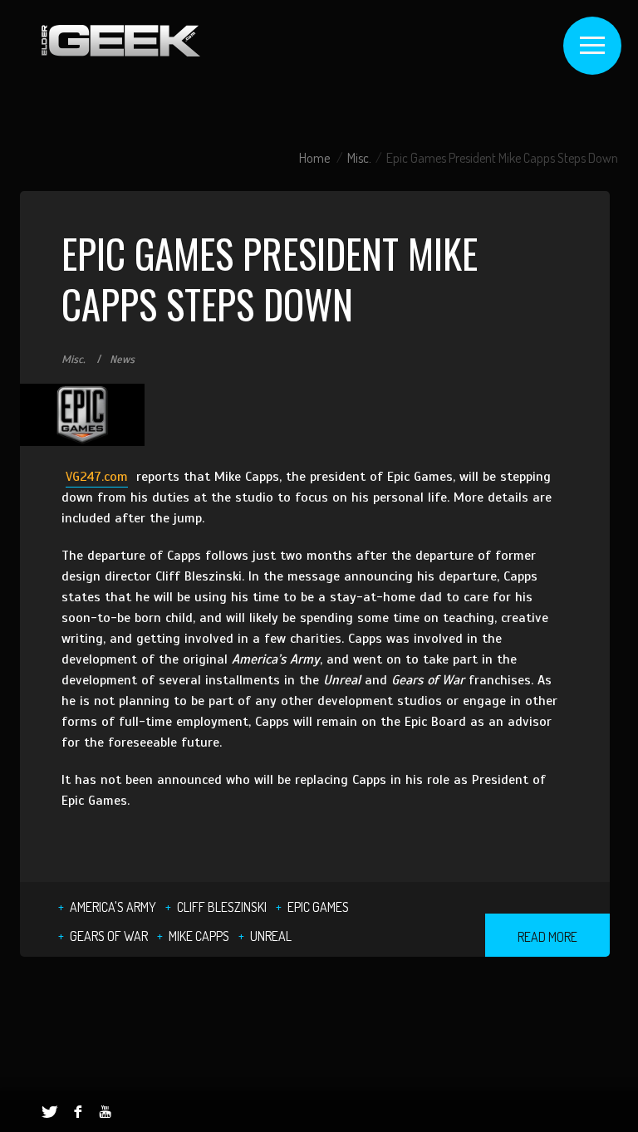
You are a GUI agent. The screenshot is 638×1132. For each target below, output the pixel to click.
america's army (113, 907)
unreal (271, 936)
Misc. (359, 157)
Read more (547, 937)
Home (314, 157)
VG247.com (97, 476)
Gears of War (109, 936)
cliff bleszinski (222, 907)
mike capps (199, 936)
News (122, 359)
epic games (318, 907)
